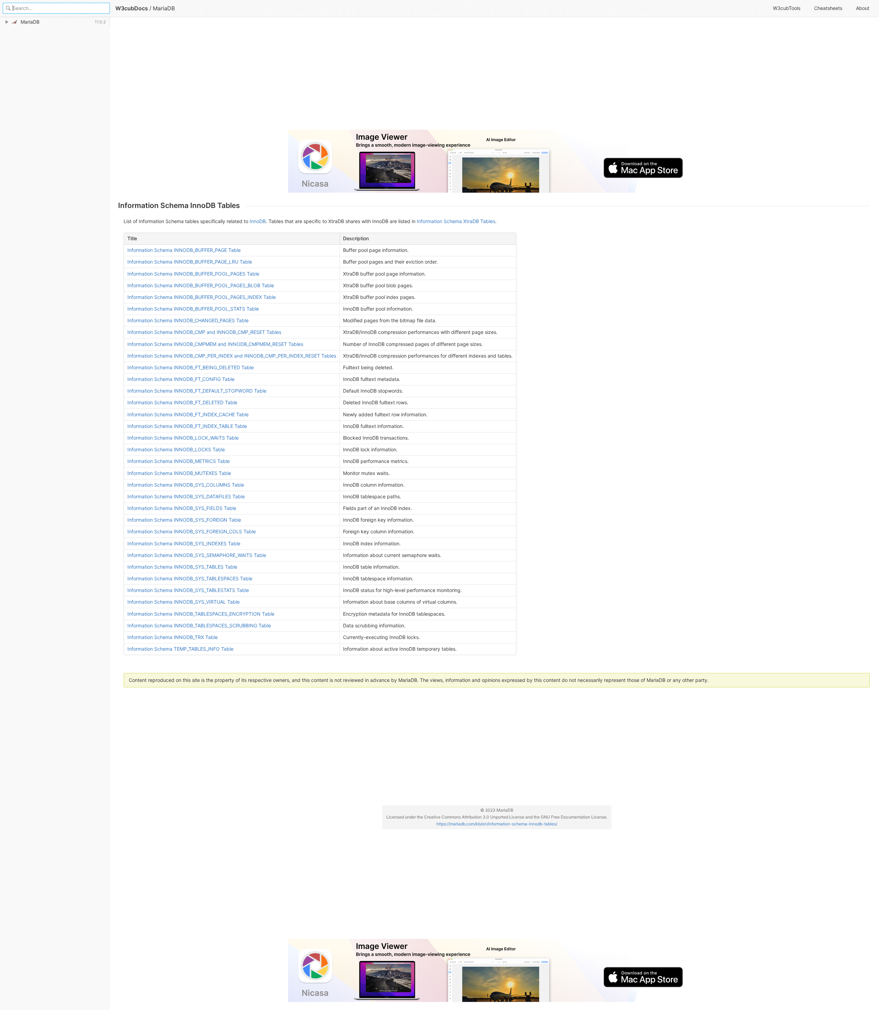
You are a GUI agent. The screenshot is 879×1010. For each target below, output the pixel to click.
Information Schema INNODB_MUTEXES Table (179, 473)
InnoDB (258, 221)
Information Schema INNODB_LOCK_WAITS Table (183, 438)
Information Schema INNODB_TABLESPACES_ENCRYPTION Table (200, 614)
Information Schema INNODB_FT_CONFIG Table (181, 379)
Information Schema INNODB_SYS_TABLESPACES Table (189, 578)
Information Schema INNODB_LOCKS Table (176, 449)
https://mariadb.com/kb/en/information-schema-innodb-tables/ (496, 823)
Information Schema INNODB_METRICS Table (178, 461)
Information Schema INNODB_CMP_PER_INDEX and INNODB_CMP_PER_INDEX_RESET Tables (231, 356)
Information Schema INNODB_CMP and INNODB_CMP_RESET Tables (204, 332)
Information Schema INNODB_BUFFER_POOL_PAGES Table (193, 274)
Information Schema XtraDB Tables (456, 221)
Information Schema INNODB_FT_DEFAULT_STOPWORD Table (196, 391)
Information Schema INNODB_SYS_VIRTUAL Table (183, 602)
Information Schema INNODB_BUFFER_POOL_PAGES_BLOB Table (200, 285)
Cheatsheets (828, 8)
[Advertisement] (324, 76)
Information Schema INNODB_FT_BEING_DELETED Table (190, 367)
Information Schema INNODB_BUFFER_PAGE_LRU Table (189, 262)
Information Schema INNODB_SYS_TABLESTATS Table (188, 590)
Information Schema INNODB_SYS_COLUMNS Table (185, 485)
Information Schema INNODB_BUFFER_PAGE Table (184, 250)
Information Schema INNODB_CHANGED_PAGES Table (188, 320)
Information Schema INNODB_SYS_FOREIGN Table (184, 520)
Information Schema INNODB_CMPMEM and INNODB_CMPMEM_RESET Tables (215, 344)
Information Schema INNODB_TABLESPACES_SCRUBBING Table (199, 625)
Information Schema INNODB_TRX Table (172, 637)
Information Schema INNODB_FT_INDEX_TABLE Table (187, 426)
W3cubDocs (131, 8)
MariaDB (164, 8)
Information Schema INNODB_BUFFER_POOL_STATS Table (193, 309)
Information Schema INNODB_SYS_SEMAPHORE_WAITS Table (196, 555)
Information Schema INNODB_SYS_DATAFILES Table (186, 496)
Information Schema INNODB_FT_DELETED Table (182, 402)
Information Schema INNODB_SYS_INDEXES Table (183, 543)
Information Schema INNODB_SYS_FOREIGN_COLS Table (191, 531)
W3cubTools (786, 8)
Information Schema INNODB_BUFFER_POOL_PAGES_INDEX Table (201, 297)
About (862, 8)
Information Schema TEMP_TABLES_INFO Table (180, 649)
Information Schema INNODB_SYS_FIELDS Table (181, 508)
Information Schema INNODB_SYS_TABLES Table (182, 567)
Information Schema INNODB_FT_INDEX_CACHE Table (188, 414)
